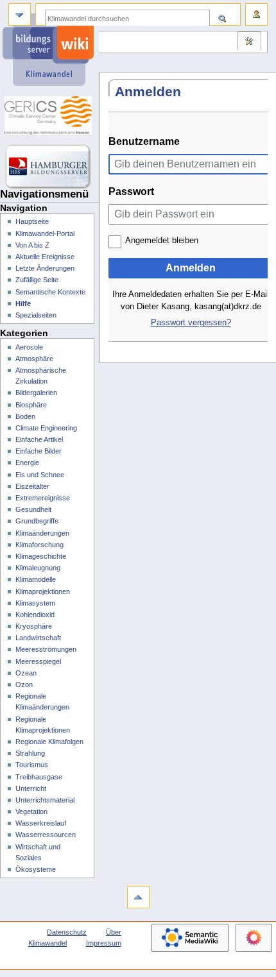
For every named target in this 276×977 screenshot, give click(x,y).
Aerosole (29, 347)
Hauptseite (32, 221)
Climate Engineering (46, 428)
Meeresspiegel (38, 661)
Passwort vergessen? (191, 322)
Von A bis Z (32, 245)
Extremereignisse (42, 498)
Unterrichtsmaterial (44, 800)
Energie (27, 462)
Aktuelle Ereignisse (44, 256)
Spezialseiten (35, 315)
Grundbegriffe (36, 521)
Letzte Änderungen (44, 268)
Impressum (103, 943)
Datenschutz (67, 932)
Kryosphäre (33, 626)
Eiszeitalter (32, 486)
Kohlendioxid (35, 614)
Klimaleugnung (37, 568)
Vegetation (31, 811)
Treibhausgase (38, 777)
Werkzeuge (249, 42)
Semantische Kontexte (50, 292)
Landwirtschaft (38, 637)
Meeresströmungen (45, 649)
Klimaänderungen (42, 533)
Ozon (24, 684)
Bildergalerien (36, 392)
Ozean (26, 673)
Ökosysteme (35, 869)
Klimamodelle (35, 579)
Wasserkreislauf (40, 823)
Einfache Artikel (39, 439)
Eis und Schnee (39, 475)
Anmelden (191, 267)
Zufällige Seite (36, 280)
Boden (25, 416)
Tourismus (31, 765)
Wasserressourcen (45, 834)
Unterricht (30, 788)
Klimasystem (35, 603)
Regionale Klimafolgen (49, 741)
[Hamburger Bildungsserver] (49, 167)
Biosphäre (31, 405)
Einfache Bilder (38, 451)
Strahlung (30, 753)
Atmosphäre (34, 358)
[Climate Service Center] (49, 115)
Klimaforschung (39, 544)
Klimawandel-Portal (44, 233)
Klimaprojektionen (42, 591)
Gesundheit (33, 509)
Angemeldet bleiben (161, 240)
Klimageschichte (40, 556)
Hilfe (23, 303)
